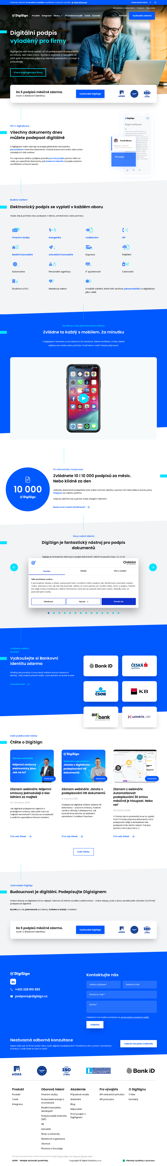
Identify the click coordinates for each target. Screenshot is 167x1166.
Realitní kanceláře (22, 254)
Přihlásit (123, 15)
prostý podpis (57, 158)
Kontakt (96, 15)
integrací (57, 493)
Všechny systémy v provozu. (140, 1160)
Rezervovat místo (140, 2)
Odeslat (95, 1024)
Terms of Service (80, 1156)
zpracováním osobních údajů (135, 1017)
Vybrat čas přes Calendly (138, 1043)
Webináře (75, 1099)
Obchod (45, 1143)
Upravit (82, 601)
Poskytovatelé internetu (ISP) (54, 1117)
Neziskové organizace (53, 1138)
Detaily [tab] (84, 571)
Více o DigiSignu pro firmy (28, 72)
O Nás (132, 1094)
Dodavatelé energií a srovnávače (52, 1101)
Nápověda (150, 8)
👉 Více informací (79, 2)
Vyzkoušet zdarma (142, 15)
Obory (56, 15)
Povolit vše (118, 601)
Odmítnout (48, 601)
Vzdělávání (91, 237)
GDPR (15, 1160)
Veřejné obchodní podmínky (34, 1160)
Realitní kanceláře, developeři (51, 1109)
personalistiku (132, 288)
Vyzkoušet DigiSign (90, 93)
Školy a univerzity (50, 1133)
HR (42, 1124)
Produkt (36, 15)
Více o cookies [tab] (120, 571)
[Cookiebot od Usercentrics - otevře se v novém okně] (125, 563)
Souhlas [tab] (46, 571)
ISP (123, 237)
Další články (83, 851)
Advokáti (46, 1129)
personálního (17, 149)
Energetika (55, 237)
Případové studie (74, 15)
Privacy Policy (63, 1156)
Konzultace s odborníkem (124, 8)
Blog (72, 1104)
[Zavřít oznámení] (155, 2)
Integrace (46, 15)
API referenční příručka (112, 1094)
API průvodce (107, 1099)
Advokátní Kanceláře (61, 254)
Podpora (140, 8)
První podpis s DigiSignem (78, 1115)
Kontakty (133, 1099)
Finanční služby (21, 237)
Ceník (87, 15)
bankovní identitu (55, 161)
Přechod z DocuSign (52, 1148)
